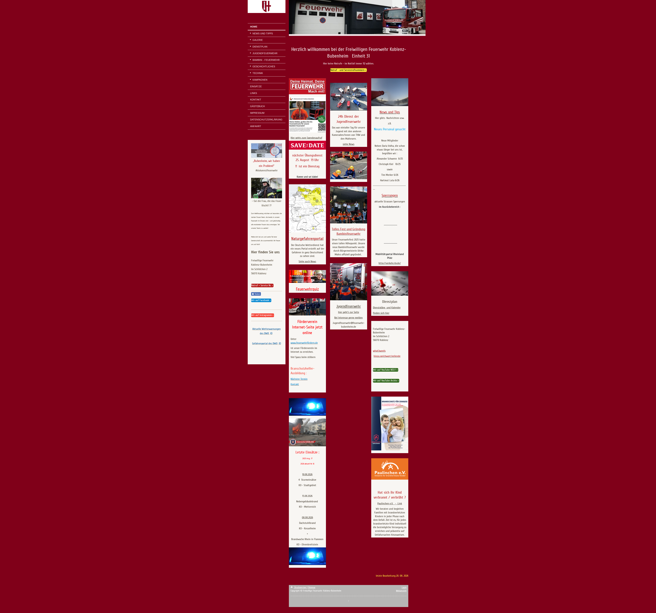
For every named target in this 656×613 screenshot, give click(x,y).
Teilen (257, 294)
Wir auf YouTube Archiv (385, 380)
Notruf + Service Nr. (261, 285)
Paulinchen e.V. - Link (389, 503)
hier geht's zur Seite (348, 312)
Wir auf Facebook (260, 300)
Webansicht (401, 590)
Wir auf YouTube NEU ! (384, 369)
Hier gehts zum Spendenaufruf (306, 138)
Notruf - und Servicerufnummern (347, 70)
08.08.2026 (307, 517)
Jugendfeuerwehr (348, 306)
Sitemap (311, 587)
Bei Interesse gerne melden (348, 317)
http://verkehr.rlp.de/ (390, 263)
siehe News (348, 144)
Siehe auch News (307, 261)
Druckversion (300, 587)
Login (404, 587)
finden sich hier (381, 313)
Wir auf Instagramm (261, 315)
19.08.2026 (307, 474)
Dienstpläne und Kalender (387, 307)
